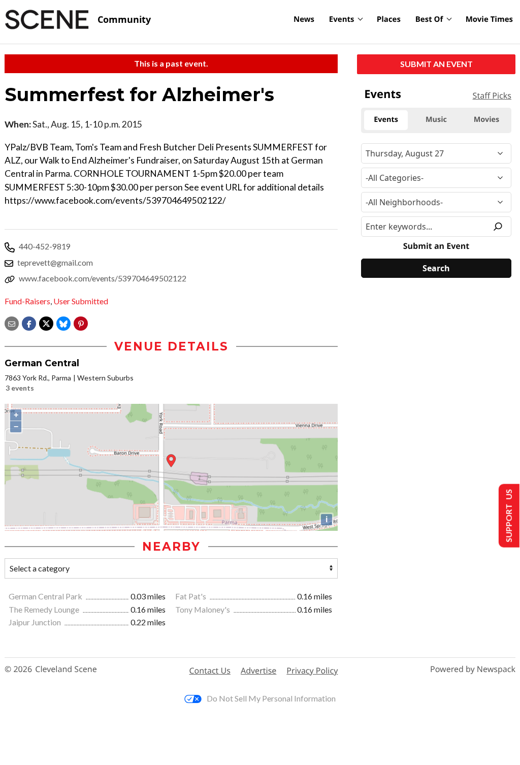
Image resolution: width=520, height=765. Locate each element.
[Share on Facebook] (29, 322)
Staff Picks (492, 95)
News (304, 19)
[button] (81, 322)
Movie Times (489, 19)
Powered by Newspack (472, 669)
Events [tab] (386, 119)
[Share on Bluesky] (63, 322)
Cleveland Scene (66, 669)
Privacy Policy (312, 670)
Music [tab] (436, 119)
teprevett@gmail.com (55, 262)
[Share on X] (46, 322)
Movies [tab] (486, 119)
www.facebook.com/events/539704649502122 (102, 278)
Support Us (508, 516)
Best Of (429, 19)
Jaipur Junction (35, 622)
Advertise (258, 670)
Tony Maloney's (203, 609)
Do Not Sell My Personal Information (271, 698)
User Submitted (80, 301)
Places (389, 19)
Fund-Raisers (27, 301)
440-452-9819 (45, 246)
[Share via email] (12, 322)
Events (341, 19)
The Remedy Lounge (45, 609)
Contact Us (210, 670)
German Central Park (46, 596)
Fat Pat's (191, 596)
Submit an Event (436, 64)
